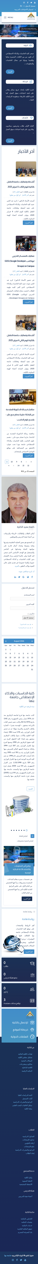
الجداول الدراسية (28, 1136)
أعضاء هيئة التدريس (25, 1196)
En (21, 6)
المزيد (10, 72)
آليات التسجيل (27, 1098)
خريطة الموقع (20, 1029)
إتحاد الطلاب (30, 1153)
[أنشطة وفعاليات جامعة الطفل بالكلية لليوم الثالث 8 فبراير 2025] (21, 169)
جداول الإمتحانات (28, 1140)
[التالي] (14, 465)
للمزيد (30, 789)
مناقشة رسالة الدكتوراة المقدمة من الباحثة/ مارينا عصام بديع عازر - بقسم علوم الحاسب (20, 414)
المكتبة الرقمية (27, 1071)
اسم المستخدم (29, 595)
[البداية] (31, 462)
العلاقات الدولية (19, 1036)
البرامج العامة (23, 836)
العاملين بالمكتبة (26, 1219)
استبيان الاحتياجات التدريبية (23, 9)
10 (12, 462)
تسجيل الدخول (30, 6)
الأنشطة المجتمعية (25, 1184)
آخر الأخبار (25, 195)
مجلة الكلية (28, 1109)
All (32, 836)
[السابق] (26, 462)
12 (28, 465)
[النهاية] (9, 465)
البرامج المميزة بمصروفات (25, 841)
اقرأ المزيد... (28, 223)
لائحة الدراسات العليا (25, 1095)
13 (23, 465)
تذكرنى (31, 614)
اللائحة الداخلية (27, 1067)
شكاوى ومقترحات (25, 1064)
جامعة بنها (7, 1255)
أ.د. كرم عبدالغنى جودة (26, 571)
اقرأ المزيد (29, 952)
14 (18, 465)
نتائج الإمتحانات (29, 1146)
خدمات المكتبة (27, 1225)
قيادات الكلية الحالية (25, 1054)
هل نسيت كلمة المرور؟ (25, 624)
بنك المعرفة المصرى (25, 1232)
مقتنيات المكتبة (26, 1222)
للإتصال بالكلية (20, 1022)
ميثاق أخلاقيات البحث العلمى (22, 1105)
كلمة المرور (30, 604)
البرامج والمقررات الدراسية (22, 1102)
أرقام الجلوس (29, 1143)
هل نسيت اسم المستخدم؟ (24, 627)
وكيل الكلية (28, 1177)
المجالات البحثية (26, 1061)
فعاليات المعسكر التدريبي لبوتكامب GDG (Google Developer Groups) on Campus (19, 261)
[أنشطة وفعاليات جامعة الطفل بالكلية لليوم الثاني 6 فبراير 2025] (21, 323)
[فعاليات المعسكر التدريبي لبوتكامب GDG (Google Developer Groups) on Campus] (21, 243)
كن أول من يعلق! (15, 195)
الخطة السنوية (27, 1181)
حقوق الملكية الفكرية (24, 1229)
